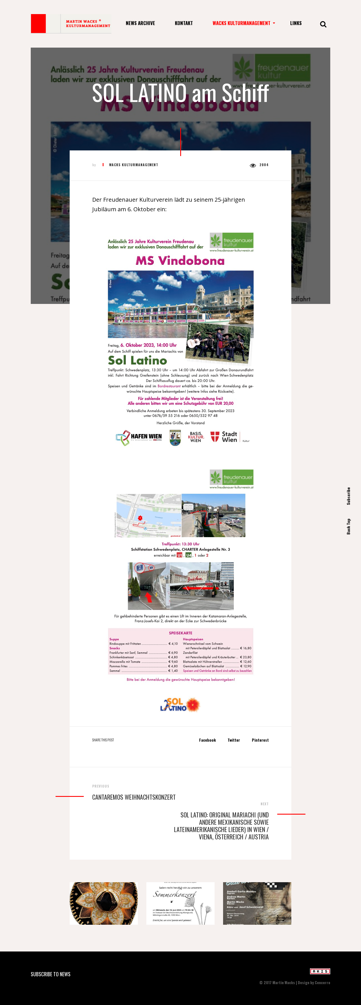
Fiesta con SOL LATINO (103, 905)
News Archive (140, 23)
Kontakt (184, 23)
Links (296, 23)
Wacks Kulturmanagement (241, 23)
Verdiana (257, 905)
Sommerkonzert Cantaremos (181, 905)
